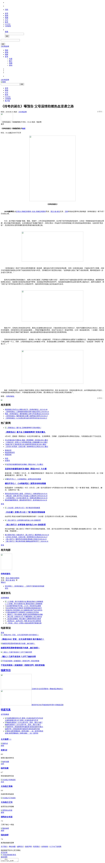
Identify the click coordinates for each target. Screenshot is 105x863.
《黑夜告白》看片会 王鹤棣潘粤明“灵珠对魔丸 (25, 432)
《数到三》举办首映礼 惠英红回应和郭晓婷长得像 (24, 614)
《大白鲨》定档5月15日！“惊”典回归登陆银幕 (25, 512)
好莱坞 (7, 460)
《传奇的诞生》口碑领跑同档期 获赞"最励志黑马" (27, 412)
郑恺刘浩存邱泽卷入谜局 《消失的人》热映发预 (26, 494)
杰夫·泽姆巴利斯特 (39, 211)
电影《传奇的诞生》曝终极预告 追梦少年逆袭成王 (27, 414)
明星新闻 (8, 455)
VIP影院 (8, 26)
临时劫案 (5, 768)
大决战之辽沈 (7, 802)
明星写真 (6, 709)
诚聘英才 (20, 846)
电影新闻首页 (10, 452)
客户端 (7, 101)
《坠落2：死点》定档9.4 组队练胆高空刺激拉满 (24, 623)
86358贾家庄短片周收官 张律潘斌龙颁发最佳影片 (24, 608)
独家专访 (6, 670)
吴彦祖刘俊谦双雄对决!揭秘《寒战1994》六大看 (26, 469)
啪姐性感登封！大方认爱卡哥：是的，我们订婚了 (23, 724)
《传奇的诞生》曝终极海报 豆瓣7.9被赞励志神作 (26, 416)
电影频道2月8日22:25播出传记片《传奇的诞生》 (26, 409)
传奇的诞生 (10, 396)
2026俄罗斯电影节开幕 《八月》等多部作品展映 (23, 606)
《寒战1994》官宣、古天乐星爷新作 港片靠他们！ (22, 639)
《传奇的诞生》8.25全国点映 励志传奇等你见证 (26, 418)
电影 (6, 50)
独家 (6, 54)
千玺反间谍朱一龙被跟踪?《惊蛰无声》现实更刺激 (23, 665)
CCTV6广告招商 (55, 846)
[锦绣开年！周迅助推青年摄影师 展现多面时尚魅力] (24, 727)
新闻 (6, 15)
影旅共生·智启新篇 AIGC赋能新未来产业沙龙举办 (24, 610)
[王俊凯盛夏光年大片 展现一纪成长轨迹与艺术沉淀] (24, 718)
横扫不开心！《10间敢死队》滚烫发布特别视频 (25, 483)
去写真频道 (5, 714)
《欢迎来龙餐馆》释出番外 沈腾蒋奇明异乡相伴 (23, 619)
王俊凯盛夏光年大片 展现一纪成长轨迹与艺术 (21, 720)
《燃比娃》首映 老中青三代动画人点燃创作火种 (26, 496)
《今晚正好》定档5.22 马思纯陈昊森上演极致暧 (26, 442)
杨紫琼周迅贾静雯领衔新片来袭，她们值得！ (20, 648)
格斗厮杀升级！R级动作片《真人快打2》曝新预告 (27, 535)
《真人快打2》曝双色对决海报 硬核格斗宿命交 (26, 539)
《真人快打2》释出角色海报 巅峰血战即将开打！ (26, 541)
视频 (6, 18)
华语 (6, 458)
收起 (23, 128)
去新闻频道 (5, 598)
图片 (10, 61)
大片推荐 (6, 739)
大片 (6, 20)
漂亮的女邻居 (7, 817)
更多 (6, 56)
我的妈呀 (5, 835)
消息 (6, 9)
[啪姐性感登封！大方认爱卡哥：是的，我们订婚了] (24, 722)
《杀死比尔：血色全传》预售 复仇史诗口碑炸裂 (23, 621)
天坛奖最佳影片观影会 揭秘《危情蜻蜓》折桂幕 (26, 440)
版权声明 (28, 846)
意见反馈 (4, 852)
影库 (6, 22)
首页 (6, 13)
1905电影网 (5, 46)
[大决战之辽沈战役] (8, 798)
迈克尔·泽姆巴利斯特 (23, 211)
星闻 (6, 52)
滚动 (10, 65)
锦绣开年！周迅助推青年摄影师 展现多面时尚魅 (22, 729)
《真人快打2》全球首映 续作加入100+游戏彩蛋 (25, 525)
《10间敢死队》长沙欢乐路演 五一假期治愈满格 (26, 498)
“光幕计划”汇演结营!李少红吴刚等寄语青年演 (25, 444)
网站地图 (12, 846)
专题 (10, 59)
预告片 (3, 582)
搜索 (6, 32)
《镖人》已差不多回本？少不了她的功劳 (18, 656)
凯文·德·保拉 (55, 211)
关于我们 (4, 846)
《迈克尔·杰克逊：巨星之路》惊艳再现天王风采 (26, 446)
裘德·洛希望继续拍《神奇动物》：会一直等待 (21, 733)
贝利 (66, 211)
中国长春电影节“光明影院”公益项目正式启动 (22, 612)
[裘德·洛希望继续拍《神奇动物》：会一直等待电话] (24, 731)
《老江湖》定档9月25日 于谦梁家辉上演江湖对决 (24, 616)
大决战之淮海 (7, 786)
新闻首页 (8, 450)
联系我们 (36, 846)
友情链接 (44, 846)
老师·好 (4, 750)
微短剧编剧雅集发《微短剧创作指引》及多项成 (26, 500)
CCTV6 (7, 24)
